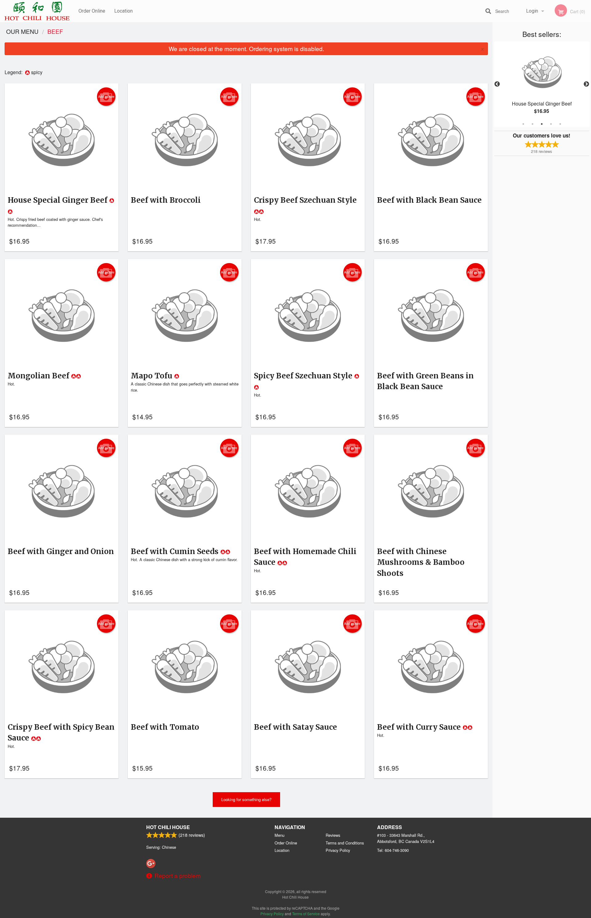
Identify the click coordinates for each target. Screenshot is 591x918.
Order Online (91, 11)
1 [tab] (523, 124)
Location (123, 11)
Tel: (393, 850)
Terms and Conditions (345, 843)
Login (532, 11)
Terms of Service (306, 913)
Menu (279, 835)
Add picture (106, 96)
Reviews (333, 835)
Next (586, 84)
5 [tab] (560, 124)
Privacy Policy (338, 850)
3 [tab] (542, 124)
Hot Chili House (168, 827)
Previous (497, 84)
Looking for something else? (246, 799)
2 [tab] (532, 124)
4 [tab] (551, 124)
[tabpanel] (542, 84)
